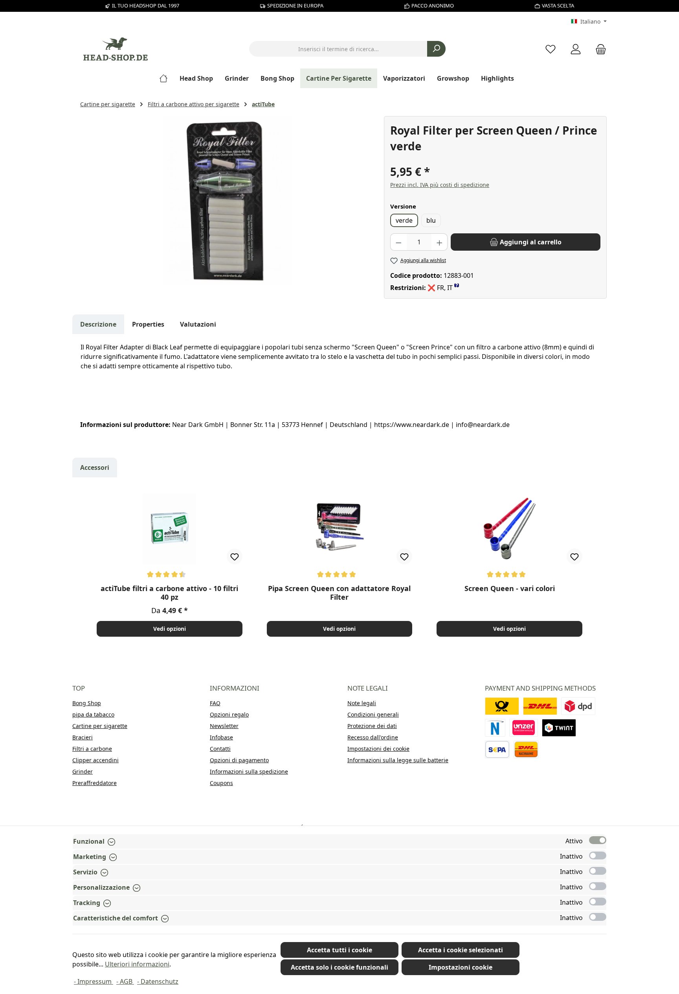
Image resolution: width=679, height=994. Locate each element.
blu (431, 220)
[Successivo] (592, 564)
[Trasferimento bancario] (497, 749)
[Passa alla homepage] (115, 49)
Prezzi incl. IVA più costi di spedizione (439, 184)
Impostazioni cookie (460, 967)
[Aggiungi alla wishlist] (234, 556)
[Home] (166, 78)
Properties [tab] (148, 324)
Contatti (220, 748)
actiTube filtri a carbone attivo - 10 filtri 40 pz (169, 592)
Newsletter (224, 726)
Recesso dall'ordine (372, 737)
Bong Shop (86, 703)
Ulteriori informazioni (137, 964)
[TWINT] (559, 728)
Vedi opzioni (169, 628)
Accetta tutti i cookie (339, 950)
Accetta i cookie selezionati (460, 950)
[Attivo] (597, 840)
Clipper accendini (95, 760)
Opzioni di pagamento (239, 760)
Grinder (82, 771)
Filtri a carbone (92, 748)
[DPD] (578, 706)
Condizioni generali (373, 714)
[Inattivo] (597, 855)
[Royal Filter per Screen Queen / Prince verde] (227, 200)
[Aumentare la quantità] (439, 242)
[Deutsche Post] (502, 706)
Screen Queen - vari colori (509, 588)
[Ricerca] (436, 49)
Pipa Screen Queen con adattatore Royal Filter (339, 592)
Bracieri (82, 737)
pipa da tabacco (93, 714)
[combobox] (338, 49)
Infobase (221, 737)
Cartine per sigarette (99, 726)
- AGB (125, 981)
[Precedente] (86, 564)
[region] (228, 200)
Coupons (221, 783)
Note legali (361, 703)
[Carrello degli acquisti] (598, 49)
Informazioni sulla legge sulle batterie (397, 760)
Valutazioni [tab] (198, 324)
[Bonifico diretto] (523, 728)
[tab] (98, 324)
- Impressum (93, 981)
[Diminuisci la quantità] (398, 242)
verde (404, 220)
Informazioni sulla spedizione (249, 771)
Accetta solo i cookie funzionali (339, 967)
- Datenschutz (157, 981)
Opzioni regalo (229, 714)
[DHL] (540, 706)
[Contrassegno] (526, 749)
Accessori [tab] (94, 467)
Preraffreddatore (94, 783)
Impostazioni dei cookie (378, 748)
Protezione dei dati (372, 726)
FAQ (215, 703)
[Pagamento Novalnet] (495, 728)
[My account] (575, 49)
